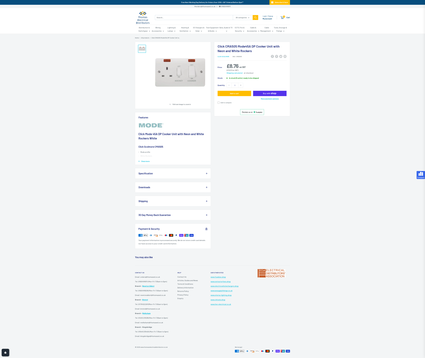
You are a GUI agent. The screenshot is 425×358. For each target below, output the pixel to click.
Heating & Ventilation (184, 29)
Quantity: (221, 85)
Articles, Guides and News (187, 280)
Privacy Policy (182, 295)
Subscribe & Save (281, 2)
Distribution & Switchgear (144, 29)
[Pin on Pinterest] (276, 56)
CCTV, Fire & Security (239, 29)
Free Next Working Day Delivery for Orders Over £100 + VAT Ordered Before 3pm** (212, 2)
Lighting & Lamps (171, 29)
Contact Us (181, 277)
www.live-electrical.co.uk (221, 304)
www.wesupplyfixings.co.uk (221, 291)
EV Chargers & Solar (198, 29)
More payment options (270, 99)
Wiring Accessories (157, 29)
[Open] (5, 352)
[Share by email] (285, 56)
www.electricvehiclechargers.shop (225, 286)
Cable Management (265, 29)
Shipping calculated (234, 73)
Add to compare (226, 103)
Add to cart (234, 93)
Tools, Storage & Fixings (280, 29)
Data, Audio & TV (226, 27)
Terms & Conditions (185, 284)
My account (267, 19)
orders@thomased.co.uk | (207, 6)
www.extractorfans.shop (221, 281)
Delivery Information (185, 288)
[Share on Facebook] (272, 56)
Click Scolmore (223, 56)
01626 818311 (226, 6)
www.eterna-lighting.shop (221, 295)
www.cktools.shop (218, 300)
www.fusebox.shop (218, 277)
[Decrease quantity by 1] (229, 85)
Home (137, 38)
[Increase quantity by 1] (240, 85)
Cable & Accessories (252, 29)
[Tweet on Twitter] (280, 56)
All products (145, 38)
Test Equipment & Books (212, 29)
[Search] (255, 17)
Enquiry (180, 298)
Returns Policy (183, 291)
